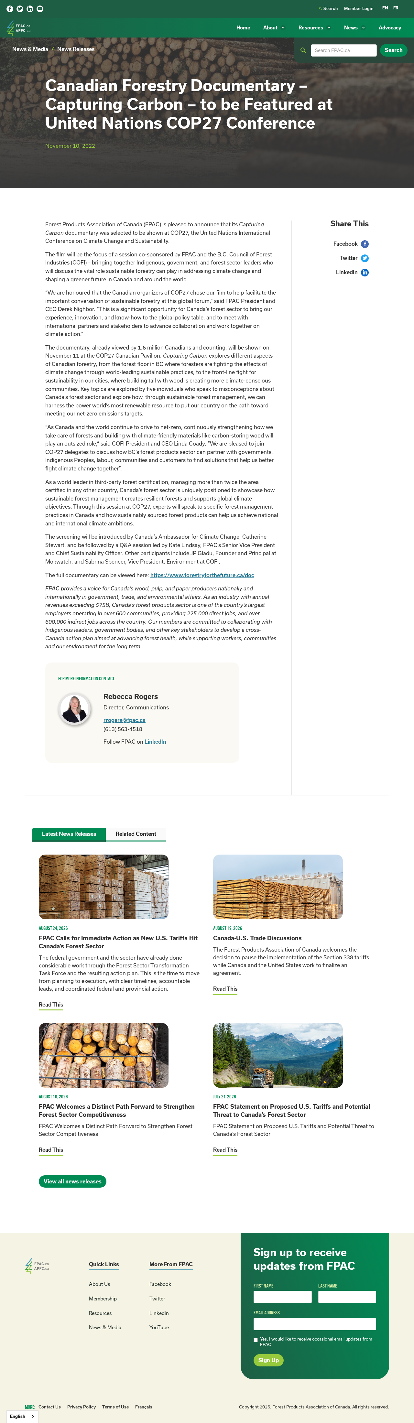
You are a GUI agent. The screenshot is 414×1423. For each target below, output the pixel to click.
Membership (103, 1298)
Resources (100, 1313)
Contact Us (49, 1407)
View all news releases (73, 1181)
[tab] (69, 835)
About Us (99, 1284)
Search (328, 8)
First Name (263, 1286)
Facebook (160, 1284)
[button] (274, 28)
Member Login (358, 8)
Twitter (157, 1298)
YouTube (159, 1327)
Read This (51, 1005)
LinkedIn (155, 742)
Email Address (267, 1313)
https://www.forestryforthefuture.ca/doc (202, 575)
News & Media (30, 49)
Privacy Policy (81, 1407)
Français (143, 1407)
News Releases (75, 49)
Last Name (327, 1286)
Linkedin (159, 1313)
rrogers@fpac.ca (125, 720)
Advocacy (390, 27)
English (17, 1416)
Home (243, 27)
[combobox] (22, 1416)
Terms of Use (115, 1407)
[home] (19, 28)
